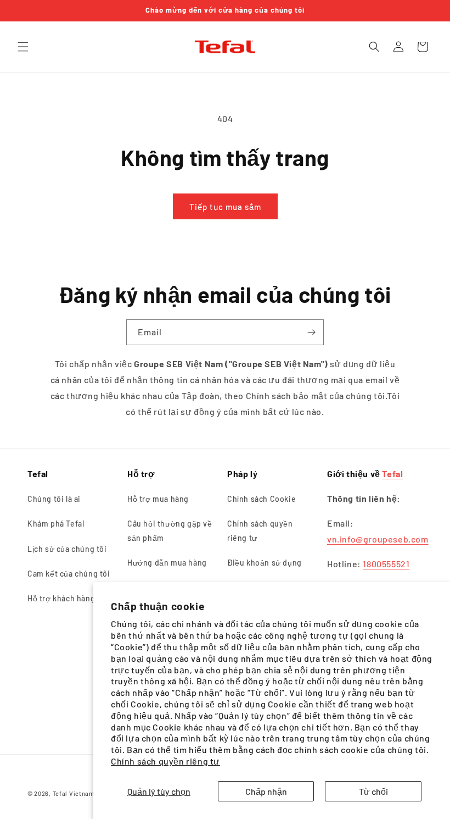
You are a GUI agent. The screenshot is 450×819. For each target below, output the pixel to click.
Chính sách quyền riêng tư (165, 761)
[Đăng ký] (311, 332)
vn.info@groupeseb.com (378, 539)
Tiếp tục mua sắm (225, 207)
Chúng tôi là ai (54, 498)
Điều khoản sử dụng (264, 562)
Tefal (392, 473)
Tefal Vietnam (73, 793)
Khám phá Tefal (55, 523)
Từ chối (373, 791)
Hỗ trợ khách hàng (61, 598)
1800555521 (386, 563)
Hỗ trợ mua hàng (158, 498)
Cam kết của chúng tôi (68, 573)
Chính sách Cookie (261, 498)
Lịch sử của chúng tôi (67, 549)
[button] (23, 47)
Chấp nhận (266, 791)
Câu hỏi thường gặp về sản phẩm (169, 530)
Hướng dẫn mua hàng (167, 562)
